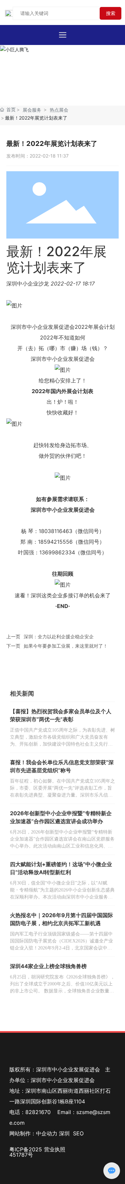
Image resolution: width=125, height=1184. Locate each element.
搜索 (110, 13)
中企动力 (46, 1133)
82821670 (38, 1112)
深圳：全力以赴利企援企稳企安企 (59, 636)
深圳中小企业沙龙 (27, 283)
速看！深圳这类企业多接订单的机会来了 (63, 595)
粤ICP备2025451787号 (25, 1152)
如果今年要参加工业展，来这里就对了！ (66, 646)
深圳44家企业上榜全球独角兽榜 (48, 966)
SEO (78, 1133)
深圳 (64, 1133)
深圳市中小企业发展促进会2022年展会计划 (63, 326)
